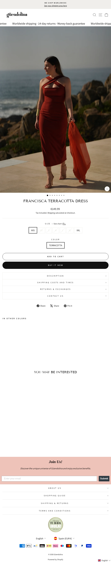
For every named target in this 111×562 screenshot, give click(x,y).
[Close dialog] (85, 259)
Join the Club (55, 298)
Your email (36, 285)
